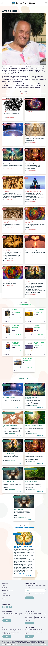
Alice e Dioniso (27, 359)
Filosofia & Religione (6, 441)
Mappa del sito (5, 592)
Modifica (15, 644)
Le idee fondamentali (10, 137)
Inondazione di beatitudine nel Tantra (11, 249)
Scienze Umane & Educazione (30, 385)
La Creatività (18, 509)
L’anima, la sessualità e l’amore (10, 221)
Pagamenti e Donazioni (7, 590)
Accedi (29, 623)
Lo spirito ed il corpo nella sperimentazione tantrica (33, 190)
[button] (2, 3)
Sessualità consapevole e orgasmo (11, 190)
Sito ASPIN (4, 593)
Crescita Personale (28, 99)
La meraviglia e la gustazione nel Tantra (34, 221)
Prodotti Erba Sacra (6, 595)
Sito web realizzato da (36, 644)
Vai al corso (18, 407)
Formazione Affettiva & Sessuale (10, 426)
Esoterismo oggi (30, 137)
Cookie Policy (11, 644)
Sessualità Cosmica (15, 343)
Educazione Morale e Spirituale (32, 398)
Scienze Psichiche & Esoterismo (9, 469)
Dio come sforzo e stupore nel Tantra (34, 280)
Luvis (3, 597)
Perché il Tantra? (8, 162)
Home (3, 7)
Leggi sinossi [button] (6, 321)
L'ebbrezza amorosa (15, 326)
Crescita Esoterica (9, 481)
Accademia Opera (17, 533)
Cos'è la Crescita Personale (34, 112)
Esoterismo (27, 124)
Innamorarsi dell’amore (33, 249)
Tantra (4, 149)
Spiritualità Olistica (9, 453)
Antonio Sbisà (10, 117)
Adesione (4, 588)
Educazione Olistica (31, 481)
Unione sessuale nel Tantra (34, 162)
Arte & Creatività (17, 497)
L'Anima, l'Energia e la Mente (34, 425)
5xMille (3, 598)
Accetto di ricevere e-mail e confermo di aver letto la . (35, 594)
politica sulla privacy (30, 594)
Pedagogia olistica (6, 99)
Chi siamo (4, 587)
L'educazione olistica (9, 112)
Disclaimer (4, 600)
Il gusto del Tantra (9, 280)
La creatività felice (16, 310)
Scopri (6, 620)
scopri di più (18, 118)
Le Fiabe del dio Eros (39, 343)
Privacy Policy (5, 644)
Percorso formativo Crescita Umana (23, 546)
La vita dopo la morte (39, 310)
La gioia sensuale (37, 326)
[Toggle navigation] (46, 3)
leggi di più (18, 318)
